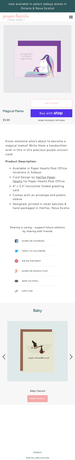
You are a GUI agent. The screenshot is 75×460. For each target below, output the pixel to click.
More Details (37, 398)
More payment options (51, 120)
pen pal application (37, 458)
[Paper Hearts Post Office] (19, 17)
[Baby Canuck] (37, 351)
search (37, 452)
